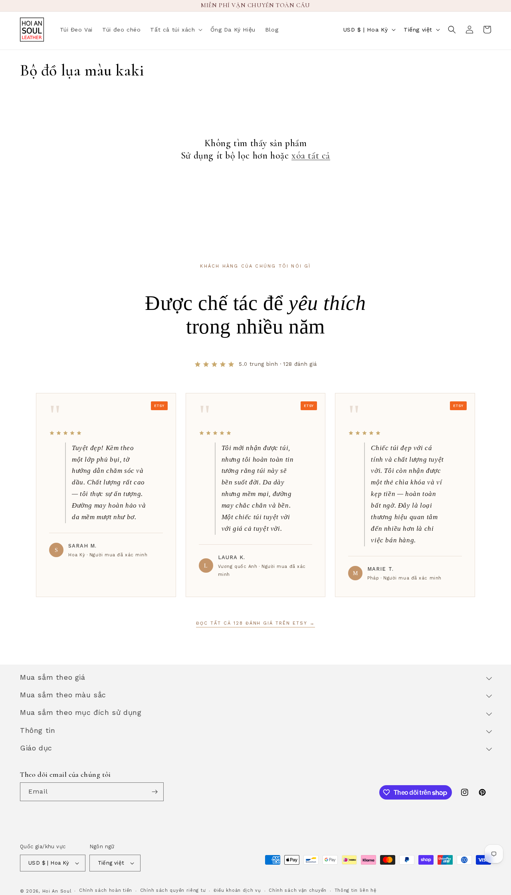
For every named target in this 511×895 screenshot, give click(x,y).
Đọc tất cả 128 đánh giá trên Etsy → (255, 623)
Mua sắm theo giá (52, 677)
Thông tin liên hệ (355, 890)
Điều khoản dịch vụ (237, 890)
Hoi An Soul (56, 891)
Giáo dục (36, 748)
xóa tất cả (310, 155)
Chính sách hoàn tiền (105, 890)
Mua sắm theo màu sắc (63, 695)
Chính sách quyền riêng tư (173, 890)
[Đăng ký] (154, 791)
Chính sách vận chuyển (298, 890)
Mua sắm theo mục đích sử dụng (80, 712)
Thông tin (37, 730)
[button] (175, 29)
